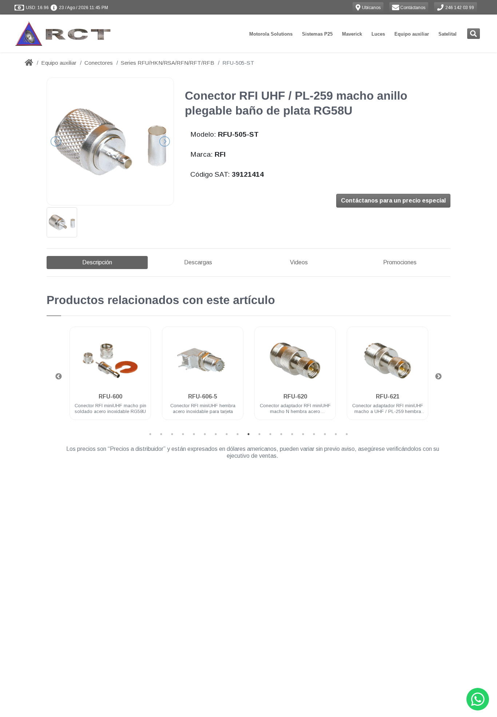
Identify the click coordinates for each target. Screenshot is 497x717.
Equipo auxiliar (411, 34)
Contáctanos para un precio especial (393, 200)
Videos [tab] (299, 262)
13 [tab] (281, 434)
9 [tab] (237, 434)
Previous (58, 376)
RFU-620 (295, 396)
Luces (378, 34)
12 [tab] (270, 434)
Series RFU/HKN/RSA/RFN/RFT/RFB (167, 63)
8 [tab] (226, 434)
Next (438, 376)
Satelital (447, 34)
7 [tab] (215, 434)
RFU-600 (110, 396)
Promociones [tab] (400, 262)
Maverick (352, 34)
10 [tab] (248, 434)
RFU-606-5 (202, 396)
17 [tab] (325, 434)
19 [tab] (346, 434)
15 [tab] (303, 434)
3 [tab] (172, 434)
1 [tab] (150, 434)
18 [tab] (335, 434)
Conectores (98, 63)
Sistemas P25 (317, 34)
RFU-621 (387, 396)
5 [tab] (194, 434)
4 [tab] (183, 434)
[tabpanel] (110, 378)
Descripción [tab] (97, 262)
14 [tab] (292, 434)
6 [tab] (204, 434)
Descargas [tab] (198, 262)
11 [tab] (259, 434)
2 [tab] (161, 434)
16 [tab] (314, 434)
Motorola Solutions (271, 34)
